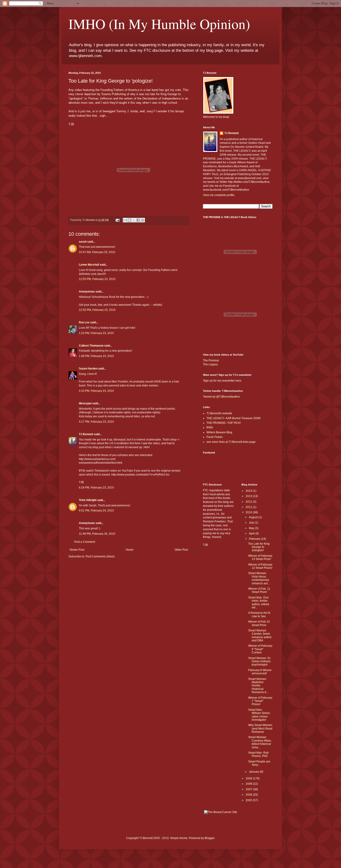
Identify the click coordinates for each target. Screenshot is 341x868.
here (238, 380)
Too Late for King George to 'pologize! (259, 547)
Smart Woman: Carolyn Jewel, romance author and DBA (260, 635)
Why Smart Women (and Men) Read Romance (260, 728)
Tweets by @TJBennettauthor (221, 396)
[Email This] (125, 220)
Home (129, 549)
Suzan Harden (88, 368)
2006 (249, 794)
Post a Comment (84, 541)
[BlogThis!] (129, 220)
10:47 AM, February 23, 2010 (97, 252)
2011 (249, 507)
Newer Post (77, 549)
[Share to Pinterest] (142, 220)
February (255, 538)
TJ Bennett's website (219, 413)
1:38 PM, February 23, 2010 (96, 356)
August (253, 517)
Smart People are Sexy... (259, 763)
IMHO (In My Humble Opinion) (159, 23)
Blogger (209, 838)
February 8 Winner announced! (260, 672)
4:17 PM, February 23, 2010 (96, 421)
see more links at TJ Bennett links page (231, 442)
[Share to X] (134, 220)
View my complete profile (219, 195)
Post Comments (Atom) (100, 556)
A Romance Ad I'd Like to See (259, 614)
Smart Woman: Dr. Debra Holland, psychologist (259, 661)
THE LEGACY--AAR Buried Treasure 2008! (233, 418)
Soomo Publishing (113, 94)
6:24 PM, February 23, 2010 (96, 487)
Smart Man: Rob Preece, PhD (258, 754)
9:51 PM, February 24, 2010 (96, 510)
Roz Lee (84, 322)
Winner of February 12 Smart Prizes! (260, 566)
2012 (249, 501)
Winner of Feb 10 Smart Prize (259, 623)
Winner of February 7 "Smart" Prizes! (260, 701)
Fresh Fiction (214, 437)
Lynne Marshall (89, 264)
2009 (249, 778)
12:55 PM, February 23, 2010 (97, 279)
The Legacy (210, 364)
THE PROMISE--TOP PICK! (223, 422)
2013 (249, 496)
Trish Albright (88, 500)
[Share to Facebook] (138, 220)
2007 (249, 789)
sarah (83, 241)
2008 (249, 783)
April (252, 533)
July (252, 522)
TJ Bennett (86, 434)
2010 (249, 512)
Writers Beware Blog (219, 432)
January (254, 771)
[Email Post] (117, 220)
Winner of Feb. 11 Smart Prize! (259, 590)
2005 (249, 800)
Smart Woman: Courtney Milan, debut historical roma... (260, 742)
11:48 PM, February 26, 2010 (97, 533)
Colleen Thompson (91, 345)
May (252, 528)
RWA (209, 427)
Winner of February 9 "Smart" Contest (260, 649)
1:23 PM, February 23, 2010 (96, 333)
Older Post (181, 549)
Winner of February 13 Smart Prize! (260, 557)
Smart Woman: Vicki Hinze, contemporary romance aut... (259, 578)
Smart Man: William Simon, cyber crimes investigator (259, 714)
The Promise (211, 360)
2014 (249, 490)
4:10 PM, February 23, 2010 (96, 390)
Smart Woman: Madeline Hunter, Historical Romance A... (258, 685)
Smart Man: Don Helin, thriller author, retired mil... (258, 602)
